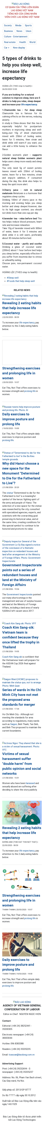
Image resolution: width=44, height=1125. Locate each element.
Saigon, (13, 724)
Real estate (10, 42)
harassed (30, 783)
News (19, 31)
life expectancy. (29, 104)
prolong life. (8, 440)
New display (19, 47)
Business (8, 31)
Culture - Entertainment (15, 36)
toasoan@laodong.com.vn (22, 1054)
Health (22, 42)
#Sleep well (13, 277)
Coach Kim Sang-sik (12, 656)
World (32, 42)
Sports (28, 25)
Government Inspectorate (19, 594)
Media (18, 25)
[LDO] (22, 297)
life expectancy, (27, 322)
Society (8, 25)
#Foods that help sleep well (21, 281)
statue (10, 492)
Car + (6, 47)
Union (28, 31)
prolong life (30, 391)
